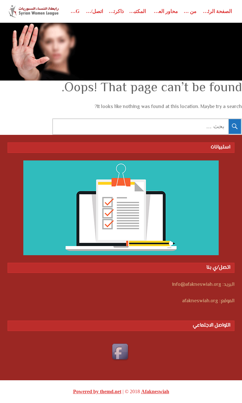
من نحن (189, 11)
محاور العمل (165, 11)
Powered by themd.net (97, 391)
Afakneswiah (155, 391)
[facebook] (121, 352)
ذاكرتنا (117, 11)
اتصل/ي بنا (92, 11)
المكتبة (138, 11)
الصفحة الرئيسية (215, 11)
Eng (73, 11)
